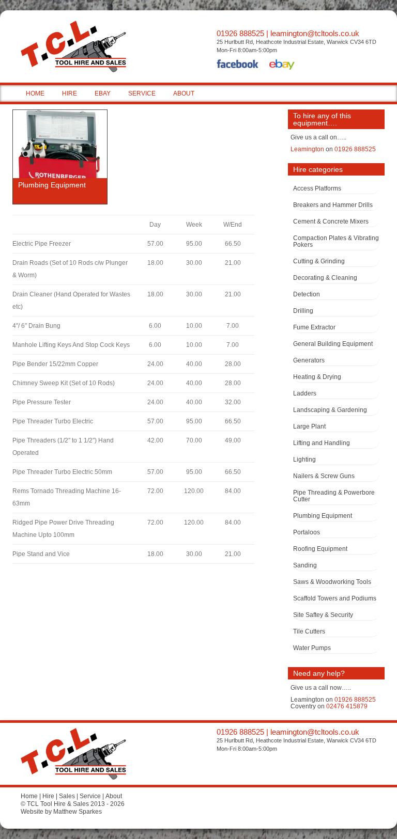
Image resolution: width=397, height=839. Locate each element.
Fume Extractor (314, 327)
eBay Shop (282, 65)
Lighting (304, 459)
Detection (306, 294)
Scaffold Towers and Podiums (334, 598)
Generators (309, 360)
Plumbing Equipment (322, 515)
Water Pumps (312, 648)
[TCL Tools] (63, 49)
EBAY (103, 93)
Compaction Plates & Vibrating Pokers (336, 241)
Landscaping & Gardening (330, 410)
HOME (35, 93)
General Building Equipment (333, 343)
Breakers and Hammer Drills (333, 205)
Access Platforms (317, 188)
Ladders (304, 393)
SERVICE (142, 93)
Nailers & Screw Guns (324, 476)
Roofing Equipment (320, 548)
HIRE (69, 93)
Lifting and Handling (321, 443)
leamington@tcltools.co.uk (314, 33)
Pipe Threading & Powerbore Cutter (334, 496)
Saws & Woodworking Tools (332, 581)
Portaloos (306, 532)
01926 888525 (240, 33)
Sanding (305, 565)
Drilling (303, 310)
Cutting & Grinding (319, 261)
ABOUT (183, 93)
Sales (67, 796)
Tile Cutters (309, 631)
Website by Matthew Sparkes (61, 811)
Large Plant (309, 426)
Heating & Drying (317, 377)
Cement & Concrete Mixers (331, 221)
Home (29, 796)
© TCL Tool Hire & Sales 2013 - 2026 (73, 804)
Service (90, 796)
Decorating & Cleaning (325, 277)
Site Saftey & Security (323, 615)
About (113, 796)
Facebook (238, 65)
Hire (48, 796)
